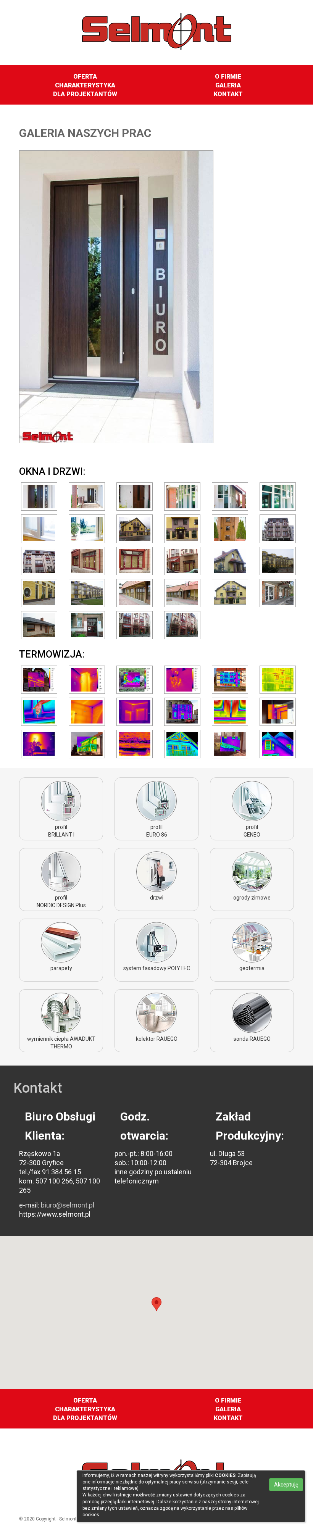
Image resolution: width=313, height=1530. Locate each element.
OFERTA (85, 76)
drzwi (156, 898)
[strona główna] (156, 26)
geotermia (252, 968)
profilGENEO (252, 831)
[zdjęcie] (39, 496)
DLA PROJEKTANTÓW (85, 94)
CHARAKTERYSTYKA (85, 85)
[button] (156, 1305)
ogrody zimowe (252, 898)
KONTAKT (228, 94)
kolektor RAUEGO (156, 1039)
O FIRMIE (228, 76)
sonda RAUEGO (252, 1039)
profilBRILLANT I (61, 831)
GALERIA (228, 85)
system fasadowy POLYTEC (156, 968)
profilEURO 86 (156, 831)
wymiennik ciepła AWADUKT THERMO (61, 1043)
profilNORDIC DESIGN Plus (61, 901)
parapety (61, 968)
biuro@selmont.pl (66, 1205)
